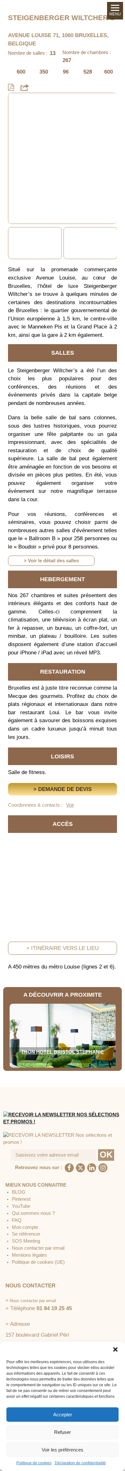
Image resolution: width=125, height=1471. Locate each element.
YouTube (21, 1206)
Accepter (62, 1414)
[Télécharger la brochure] (11, 87)
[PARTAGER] (25, 87)
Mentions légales (29, 1255)
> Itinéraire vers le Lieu (62, 948)
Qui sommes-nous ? (33, 1213)
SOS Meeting (26, 1241)
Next (113, 243)
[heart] (18, 102)
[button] (115, 1349)
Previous (12, 243)
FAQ (16, 1220)
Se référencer (26, 1234)
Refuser (62, 1432)
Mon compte (25, 1227)
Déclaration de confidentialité (80, 1463)
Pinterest (21, 1199)
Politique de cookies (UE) (38, 1262)
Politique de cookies (34, 1463)
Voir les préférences (62, 1449)
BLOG (18, 1192)
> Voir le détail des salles (51, 560)
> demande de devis (62, 789)
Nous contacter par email (38, 1248)
